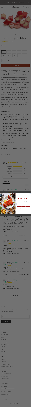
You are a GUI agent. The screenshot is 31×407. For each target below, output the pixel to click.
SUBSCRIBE (23, 206)
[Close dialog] (30, 194)
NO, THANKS (23, 209)
